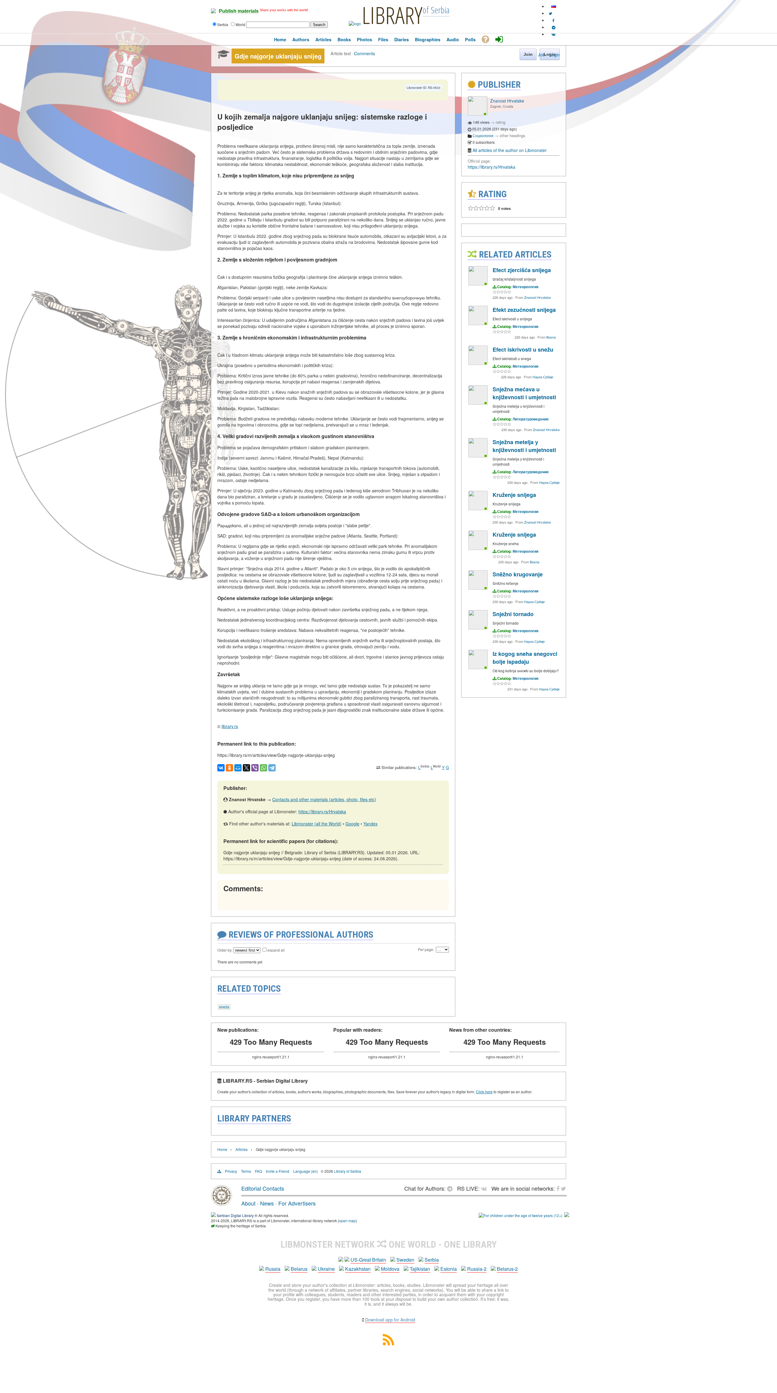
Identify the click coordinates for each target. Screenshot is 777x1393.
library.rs (230, 726)
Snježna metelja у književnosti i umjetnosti (524, 446)
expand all (276, 950)
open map (347, 1220)
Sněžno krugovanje (518, 574)
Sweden (405, 1259)
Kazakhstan (358, 1268)
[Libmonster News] (550, 13)
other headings (512, 135)
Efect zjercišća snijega (522, 270)
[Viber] (255, 767)
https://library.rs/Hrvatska (322, 811)
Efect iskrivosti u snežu (523, 349)
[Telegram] (272, 767)
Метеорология (525, 286)
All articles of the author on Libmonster (510, 150)
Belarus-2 (507, 1268)
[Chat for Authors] (553, 27)
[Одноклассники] (229, 767)
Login (554, 55)
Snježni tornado (513, 614)
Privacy (231, 1171)
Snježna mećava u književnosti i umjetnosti (524, 393)
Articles (242, 1149)
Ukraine (326, 1268)
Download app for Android (390, 1320)
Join (542, 55)
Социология (483, 135)
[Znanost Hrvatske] (477, 113)
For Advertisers (297, 1203)
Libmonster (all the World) (316, 824)
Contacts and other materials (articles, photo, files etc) (324, 799)
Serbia (432, 1259)
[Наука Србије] (478, 363)
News (267, 1203)
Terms (246, 1171)
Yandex (370, 824)
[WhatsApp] (263, 767)
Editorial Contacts (262, 1188)
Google (352, 824)
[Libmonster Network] (520, 1215)
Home (222, 1149)
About (248, 1203)
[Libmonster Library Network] (566, 1215)
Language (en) (305, 1171)
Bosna (551, 337)
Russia (272, 1268)
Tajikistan (420, 1268)
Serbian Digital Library (235, 1215)
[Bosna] (478, 323)
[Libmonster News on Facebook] (553, 20)
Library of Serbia (347, 1171)
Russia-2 (477, 1268)
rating (500, 122)
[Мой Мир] (238, 767)
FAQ (258, 1171)
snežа (224, 1006)
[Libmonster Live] (553, 34)
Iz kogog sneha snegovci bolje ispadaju (525, 658)
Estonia (448, 1268)
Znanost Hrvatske (507, 101)
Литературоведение (531, 419)
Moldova (390, 1268)
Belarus (299, 1268)
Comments (364, 53)
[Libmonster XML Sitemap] (388, 1343)
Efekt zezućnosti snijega (524, 310)
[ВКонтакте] (221, 767)
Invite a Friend (277, 1171)
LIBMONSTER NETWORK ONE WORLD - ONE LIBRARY (388, 1244)
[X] (246, 767)
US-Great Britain (368, 1259)
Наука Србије (543, 376)
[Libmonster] (221, 1204)
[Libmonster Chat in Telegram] (451, 1188)
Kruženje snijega (514, 495)
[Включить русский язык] (553, 6)
